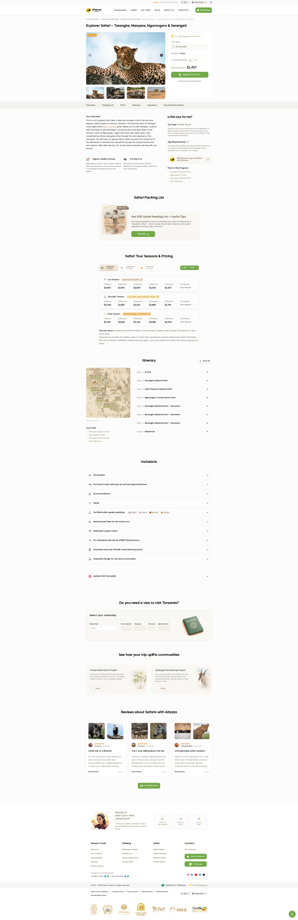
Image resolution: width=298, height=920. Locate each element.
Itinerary (136, 105)
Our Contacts (190, 849)
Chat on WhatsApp (162, 823)
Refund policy (147, 892)
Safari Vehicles (159, 853)
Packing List (107, 105)
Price (122, 105)
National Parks (159, 858)
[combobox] (103, 628)
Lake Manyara (176, 181)
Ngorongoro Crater (178, 175)
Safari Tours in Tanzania (130, 19)
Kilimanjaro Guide (129, 849)
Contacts (183, 10)
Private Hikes (127, 862)
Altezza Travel (92, 19)
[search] (211, 2)
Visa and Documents (174, 105)
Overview (90, 105)
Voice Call (198, 823)
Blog (157, 10)
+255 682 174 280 (97, 876)
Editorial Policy (162, 892)
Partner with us (97, 866)
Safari (134, 10)
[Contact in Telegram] (105, 876)
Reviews (94, 862)
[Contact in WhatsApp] (108, 876)
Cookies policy (118, 892)
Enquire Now (180, 823)
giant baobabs (109, 127)
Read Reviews (151, 786)
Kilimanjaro (120, 10)
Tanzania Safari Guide (110, 19)
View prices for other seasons (189, 81)
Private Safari (159, 862)
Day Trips (146, 10)
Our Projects (96, 853)
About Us (169, 10)
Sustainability (96, 858)
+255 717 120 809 (117, 876)
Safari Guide (158, 849)
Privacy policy (132, 892)
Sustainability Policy (98, 895)
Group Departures (130, 858)
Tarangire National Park (180, 172)
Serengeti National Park (180, 178)
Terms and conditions (99, 892)
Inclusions (152, 105)
